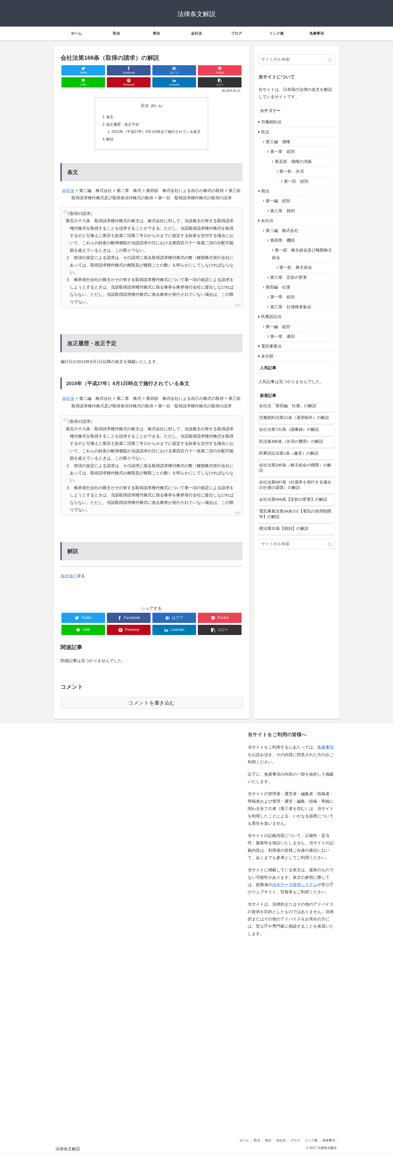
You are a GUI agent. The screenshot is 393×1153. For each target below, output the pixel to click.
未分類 (267, 356)
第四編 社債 (278, 287)
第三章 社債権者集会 (290, 307)
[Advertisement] (101, 929)
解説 (109, 139)
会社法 (68, 190)
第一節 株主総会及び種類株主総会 (302, 254)
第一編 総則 (278, 201)
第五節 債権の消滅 (293, 161)
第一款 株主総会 (295, 267)
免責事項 (325, 747)
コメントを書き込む (151, 703)
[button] (330, 59)
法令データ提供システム (294, 884)
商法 (265, 191)
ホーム (244, 1140)
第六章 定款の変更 (288, 277)
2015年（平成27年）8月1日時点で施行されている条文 (156, 131)
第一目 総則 (296, 181)
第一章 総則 (282, 151)
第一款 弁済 (291, 171)
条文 (109, 117)
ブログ (295, 1140)
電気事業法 (271, 346)
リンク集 (311, 1140)
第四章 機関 (282, 240)
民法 (265, 132)
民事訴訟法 (271, 316)
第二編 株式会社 (282, 230)
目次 (145, 105)
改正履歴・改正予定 (122, 124)
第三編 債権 (278, 141)
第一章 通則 (282, 336)
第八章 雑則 (282, 211)
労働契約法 (271, 122)
